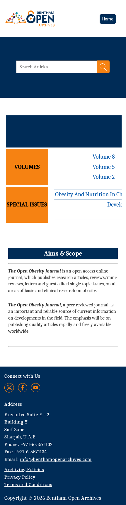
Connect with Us (22, 376)
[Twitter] (9, 388)
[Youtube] (35, 388)
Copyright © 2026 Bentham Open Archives (52, 498)
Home (107, 19)
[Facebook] (23, 388)
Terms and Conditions (28, 484)
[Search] (103, 66)
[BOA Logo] (45, 18)
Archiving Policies (24, 469)
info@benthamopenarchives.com (56, 459)
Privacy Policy (19, 477)
